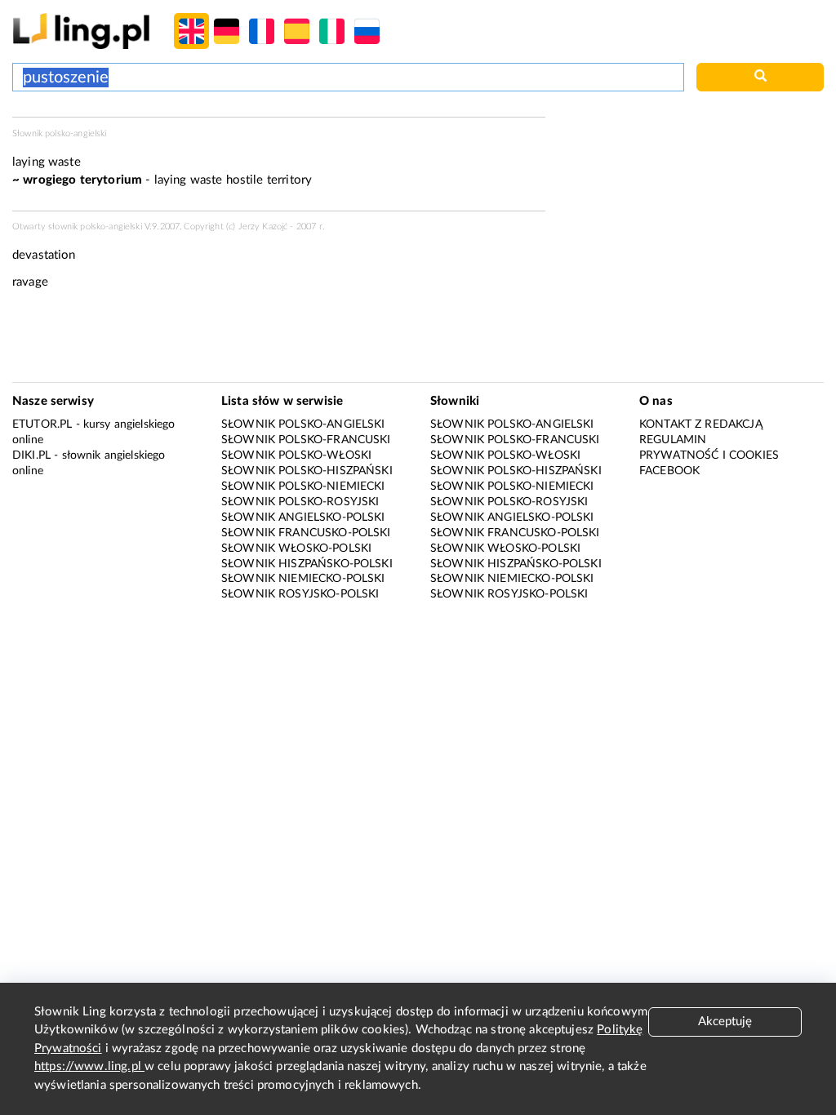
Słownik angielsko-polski (303, 517)
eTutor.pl (42, 424)
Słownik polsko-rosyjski (300, 502)
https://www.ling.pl (89, 1066)
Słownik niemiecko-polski (303, 578)
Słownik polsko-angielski (303, 424)
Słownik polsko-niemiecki (303, 486)
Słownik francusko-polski (306, 533)
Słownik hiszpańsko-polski (307, 564)
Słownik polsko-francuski (306, 440)
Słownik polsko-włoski (296, 455)
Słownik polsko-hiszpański (307, 471)
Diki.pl (31, 455)
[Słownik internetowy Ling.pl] (81, 30)
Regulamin (672, 440)
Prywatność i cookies (709, 455)
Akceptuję (725, 1021)
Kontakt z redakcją (701, 424)
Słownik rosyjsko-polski (300, 594)
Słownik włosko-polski (296, 548)
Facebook (669, 471)
